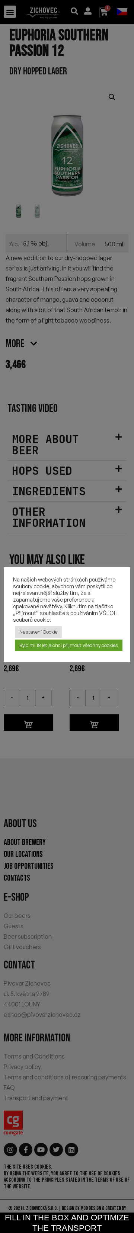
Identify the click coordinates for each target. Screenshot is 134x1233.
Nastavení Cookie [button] (38, 632)
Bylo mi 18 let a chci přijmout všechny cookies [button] (68, 645)
